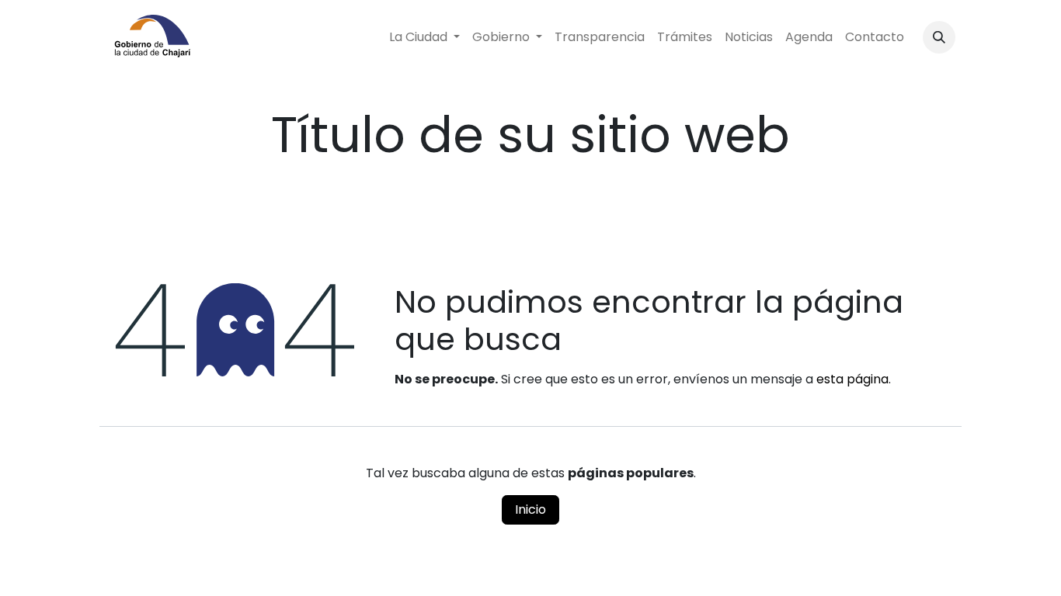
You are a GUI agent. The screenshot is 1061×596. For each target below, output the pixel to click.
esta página (852, 379)
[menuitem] (424, 37)
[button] (939, 37)
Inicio (530, 509)
